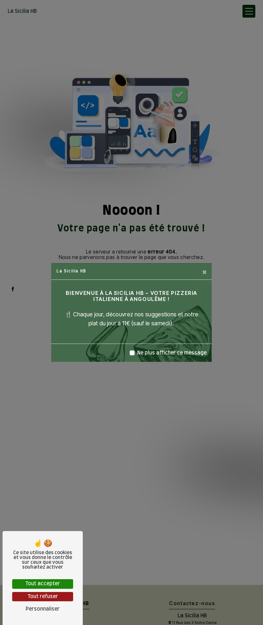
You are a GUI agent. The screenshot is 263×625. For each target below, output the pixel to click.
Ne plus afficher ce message (172, 352)
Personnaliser (43, 609)
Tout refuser (43, 596)
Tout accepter (42, 583)
